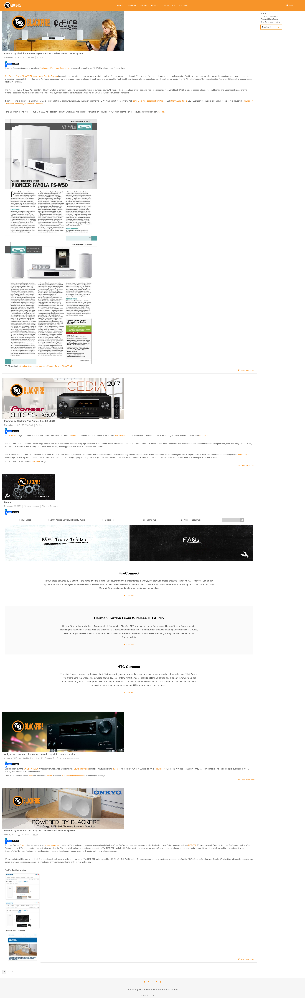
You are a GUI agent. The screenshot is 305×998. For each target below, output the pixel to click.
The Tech (30, 57)
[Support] (28, 487)
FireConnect (25, 520)
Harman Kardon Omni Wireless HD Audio (66, 520)
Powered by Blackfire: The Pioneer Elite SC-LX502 (29, 421)
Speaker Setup (149, 520)
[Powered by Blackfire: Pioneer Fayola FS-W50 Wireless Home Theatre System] (63, 31)
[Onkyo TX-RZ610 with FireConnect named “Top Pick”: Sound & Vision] (63, 732)
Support (8, 502)
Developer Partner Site (191, 520)
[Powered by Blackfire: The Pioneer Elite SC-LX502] (63, 398)
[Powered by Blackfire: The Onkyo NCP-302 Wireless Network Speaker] (63, 808)
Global (290, 5)
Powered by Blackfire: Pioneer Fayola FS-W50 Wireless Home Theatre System (43, 53)
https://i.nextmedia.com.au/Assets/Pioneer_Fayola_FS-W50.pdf (45, 366)
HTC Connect (108, 520)
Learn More (129, 596)
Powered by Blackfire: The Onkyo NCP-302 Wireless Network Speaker (39, 830)
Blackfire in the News (31, 758)
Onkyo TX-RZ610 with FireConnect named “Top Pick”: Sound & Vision (40, 754)
